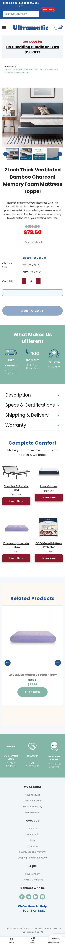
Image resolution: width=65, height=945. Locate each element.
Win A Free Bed (32, 812)
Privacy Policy (32, 873)
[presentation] (6, 662)
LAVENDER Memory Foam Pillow (32, 675)
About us (32, 828)
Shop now (32, 692)
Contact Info (32, 834)
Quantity (8, 281)
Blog (32, 840)
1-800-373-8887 (32, 911)
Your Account (32, 794)
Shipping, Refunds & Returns (32, 857)
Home (10, 66)
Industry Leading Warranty (32, 851)
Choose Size (7, 265)
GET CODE (48, 9)
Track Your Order (33, 800)
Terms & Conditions (32, 879)
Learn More (16, 501)
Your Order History (32, 806)
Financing (33, 846)
